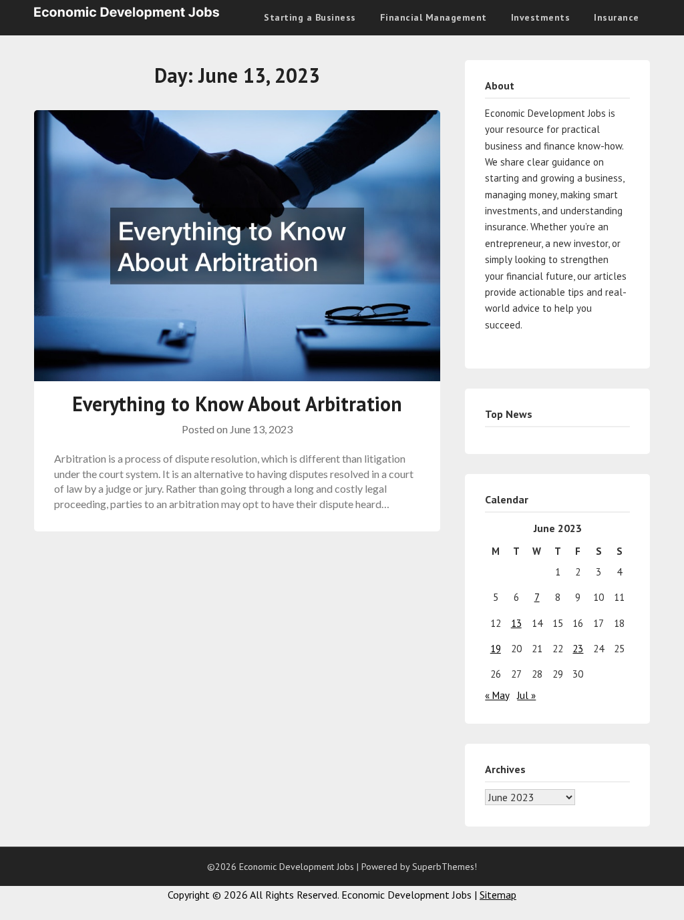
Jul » (526, 695)
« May (497, 695)
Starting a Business (310, 17)
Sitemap (498, 894)
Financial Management (433, 17)
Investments (540, 17)
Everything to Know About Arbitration (237, 404)
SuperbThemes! (444, 867)
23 (577, 648)
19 (495, 648)
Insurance (616, 17)
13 (516, 623)
